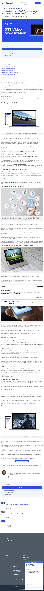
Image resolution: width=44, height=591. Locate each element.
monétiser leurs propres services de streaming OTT (26, 151)
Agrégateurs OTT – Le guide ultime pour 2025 (14, 513)
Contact (24, 559)
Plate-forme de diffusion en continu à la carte (12, 540)
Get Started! (22, 49)
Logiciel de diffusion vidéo (8, 542)
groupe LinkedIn (6, 465)
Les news (24, 555)
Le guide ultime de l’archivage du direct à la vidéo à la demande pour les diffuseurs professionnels (22, 523)
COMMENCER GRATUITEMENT (22, 461)
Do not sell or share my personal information (11, 302)
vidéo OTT (40, 136)
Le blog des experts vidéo (12, 8)
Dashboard (32, 3)
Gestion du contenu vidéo (8, 544)
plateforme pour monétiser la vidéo (19, 164)
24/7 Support (6, 555)
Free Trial (38, 3)
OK (32, 302)
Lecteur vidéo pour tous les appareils (10, 538)
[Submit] (20, 2)
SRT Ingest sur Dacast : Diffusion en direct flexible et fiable (17, 504)
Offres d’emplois (26, 557)
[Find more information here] (34, 575)
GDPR (15, 586)
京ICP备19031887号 (22, 589)
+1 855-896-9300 (24, 4)
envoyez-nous (9, 466)
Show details (38, 297)
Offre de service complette (8, 547)
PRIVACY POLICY (18, 586)
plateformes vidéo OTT (6, 330)
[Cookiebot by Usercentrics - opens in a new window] (38, 286)
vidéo (3, 182)
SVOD (4, 183)
